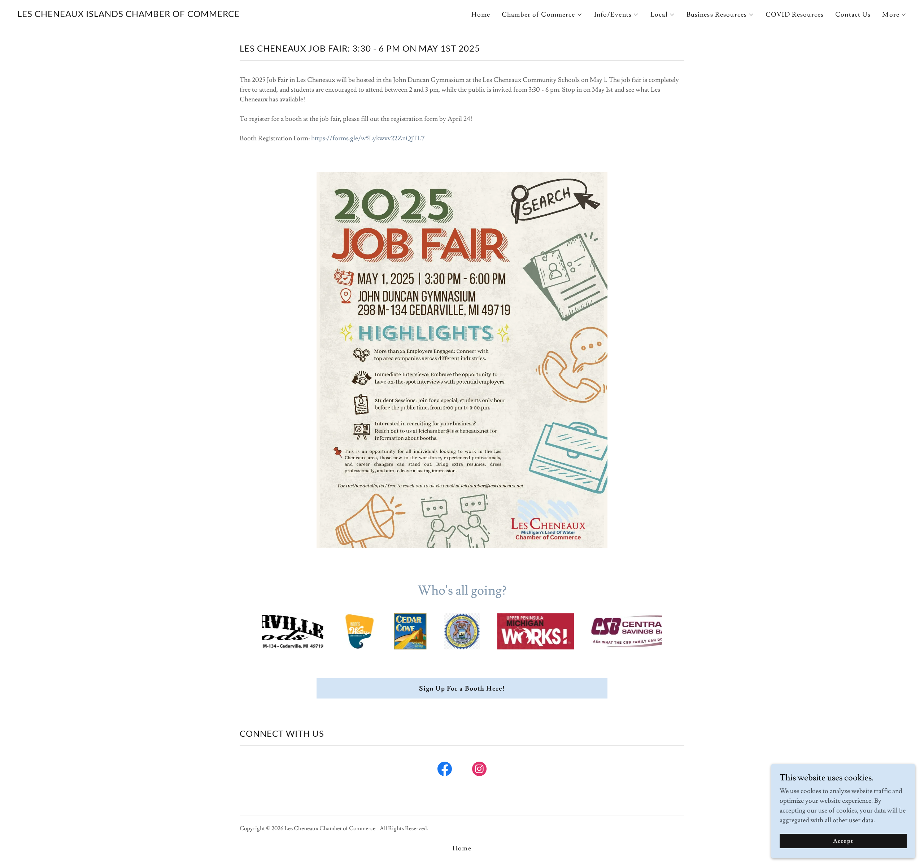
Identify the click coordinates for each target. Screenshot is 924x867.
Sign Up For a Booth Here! (462, 688)
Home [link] (480, 14)
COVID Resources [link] (795, 14)
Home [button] (462, 848)
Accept (843, 841)
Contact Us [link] (853, 14)
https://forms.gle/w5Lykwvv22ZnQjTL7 (367, 138)
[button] (542, 14)
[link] (128, 15)
